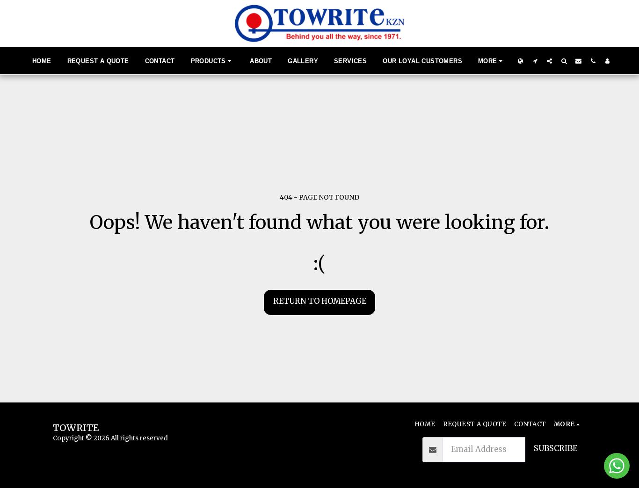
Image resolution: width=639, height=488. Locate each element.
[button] (535, 60)
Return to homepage (319, 301)
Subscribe (555, 448)
